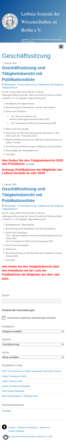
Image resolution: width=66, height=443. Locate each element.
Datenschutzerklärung (27, 427)
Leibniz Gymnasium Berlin (14, 376)
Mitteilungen (10, 84)
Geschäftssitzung (28, 84)
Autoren (6, 339)
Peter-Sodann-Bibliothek (13, 391)
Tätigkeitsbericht (9, 87)
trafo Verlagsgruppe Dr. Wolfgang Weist (20, 396)
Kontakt (12, 427)
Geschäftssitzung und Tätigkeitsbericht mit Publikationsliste (23, 73)
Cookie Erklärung (16, 431)
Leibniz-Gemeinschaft (12, 381)
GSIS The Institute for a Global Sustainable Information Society (31, 371)
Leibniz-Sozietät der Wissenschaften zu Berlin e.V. (25, 437)
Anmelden (6, 411)
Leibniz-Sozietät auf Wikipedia (16, 386)
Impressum (45, 427)
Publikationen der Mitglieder (50, 84)
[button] (6, 437)
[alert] (33, 318)
